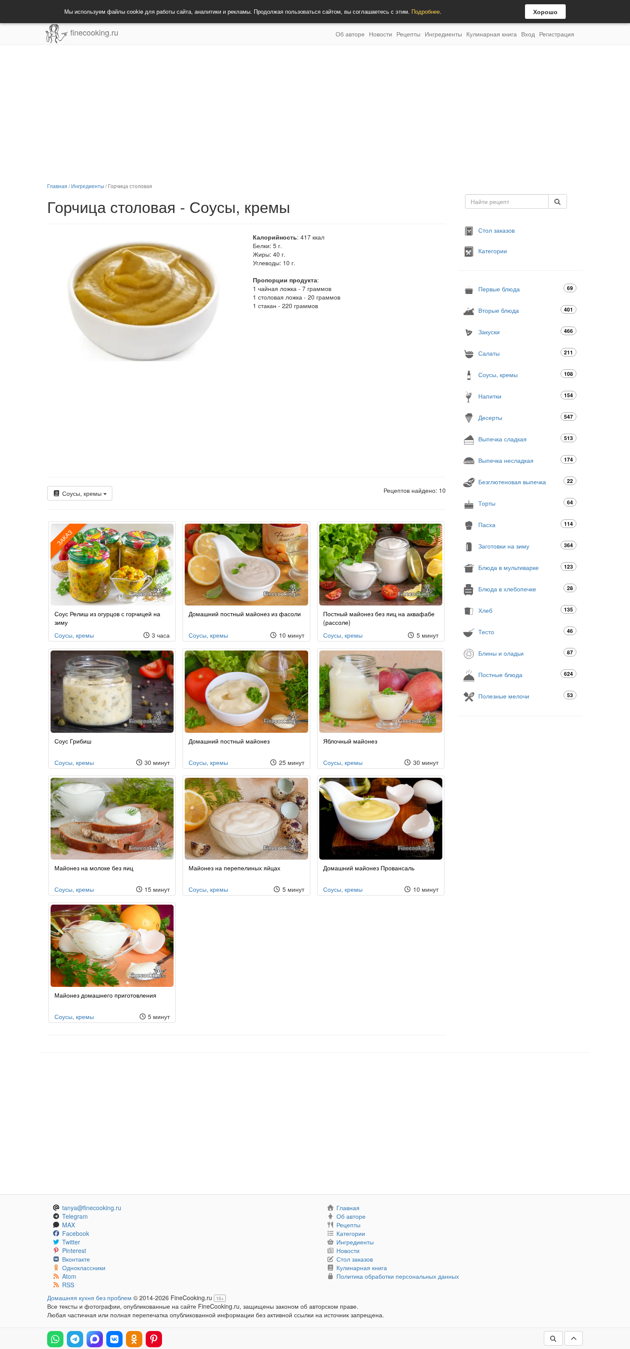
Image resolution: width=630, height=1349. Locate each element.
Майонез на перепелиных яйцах (234, 867)
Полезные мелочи (525, 695)
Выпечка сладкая (525, 438)
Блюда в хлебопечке (525, 588)
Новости (380, 34)
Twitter (71, 1242)
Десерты (525, 417)
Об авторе (350, 34)
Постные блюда (525, 674)
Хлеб (525, 610)
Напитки (525, 395)
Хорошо (545, 11)
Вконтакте (76, 1259)
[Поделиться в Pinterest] (154, 1339)
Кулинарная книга (491, 34)
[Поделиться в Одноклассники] (134, 1339)
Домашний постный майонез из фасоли (245, 613)
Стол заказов (496, 230)
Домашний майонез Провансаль (368, 867)
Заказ (64, 537)
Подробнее (425, 11)
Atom (69, 1276)
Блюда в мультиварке (525, 567)
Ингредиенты (443, 34)
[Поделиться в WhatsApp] (55, 1339)
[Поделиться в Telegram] (75, 1339)
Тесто (525, 631)
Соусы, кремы (81, 493)
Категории (492, 250)
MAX (68, 1224)
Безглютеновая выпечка (525, 481)
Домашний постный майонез (229, 741)
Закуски (525, 331)
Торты (525, 502)
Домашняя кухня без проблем (89, 1297)
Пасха (525, 524)
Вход (528, 34)
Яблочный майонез (350, 741)
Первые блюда (525, 288)
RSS (68, 1284)
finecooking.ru (93, 32)
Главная (57, 185)
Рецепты (408, 34)
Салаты (525, 352)
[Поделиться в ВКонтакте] (114, 1339)
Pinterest (74, 1250)
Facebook (75, 1233)
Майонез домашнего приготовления (105, 995)
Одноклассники (83, 1267)
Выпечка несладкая (525, 460)
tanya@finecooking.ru (91, 1207)
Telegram (75, 1216)
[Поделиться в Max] (95, 1339)
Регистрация (556, 34)
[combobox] (507, 201)
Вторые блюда (525, 310)
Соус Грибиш (72, 741)
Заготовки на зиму (525, 545)
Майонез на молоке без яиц (93, 867)
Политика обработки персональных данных (397, 1276)
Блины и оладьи (525, 652)
